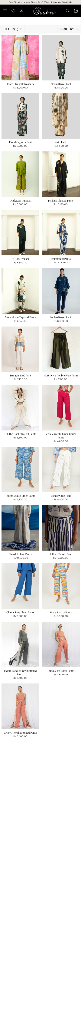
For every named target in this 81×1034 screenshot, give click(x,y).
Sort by (67, 29)
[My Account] (21, 11)
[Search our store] (67, 11)
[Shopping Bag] (76, 11)
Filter (11, 29)
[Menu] (5, 11)
